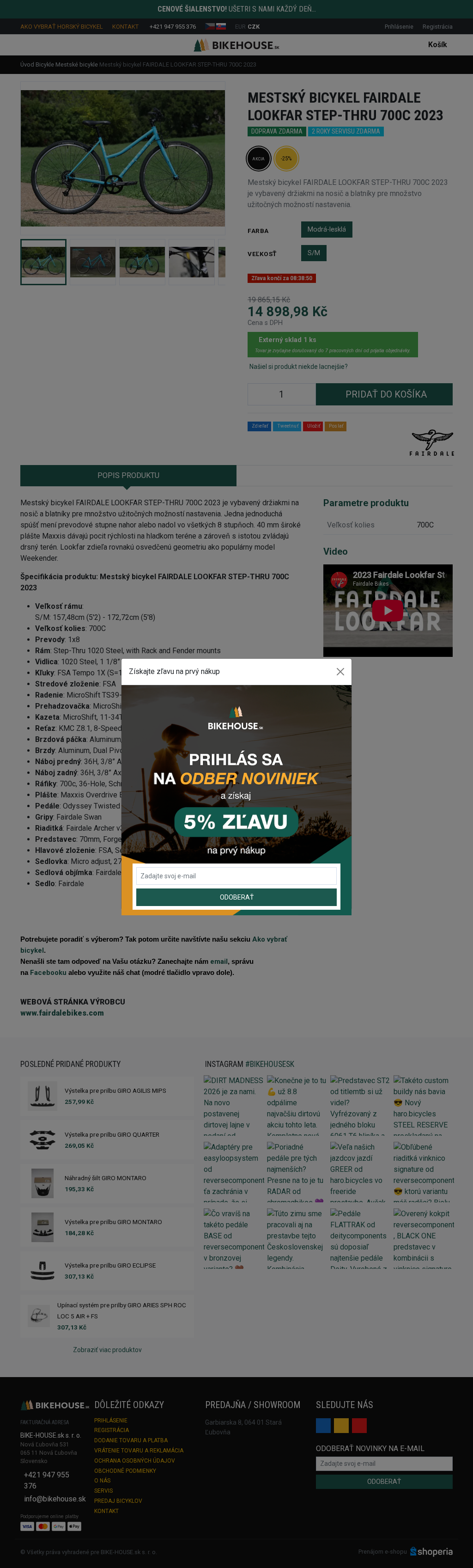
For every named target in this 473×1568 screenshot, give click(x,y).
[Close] (340, 671)
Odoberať (237, 897)
